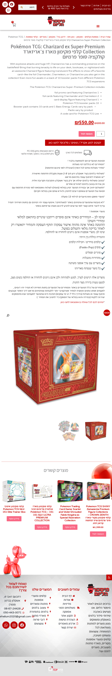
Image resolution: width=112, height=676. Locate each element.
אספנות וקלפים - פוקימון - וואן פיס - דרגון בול (77, 37)
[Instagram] (5, 4)
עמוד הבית (106, 37)
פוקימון (52, 37)
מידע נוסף (70, 527)
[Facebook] (12, 4)
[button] (109, 577)
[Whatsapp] (8, 10)
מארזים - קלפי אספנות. (36, 37)
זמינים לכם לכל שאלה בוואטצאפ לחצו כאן (82, 302)
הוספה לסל (86, 133)
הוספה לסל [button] (98, 534)
